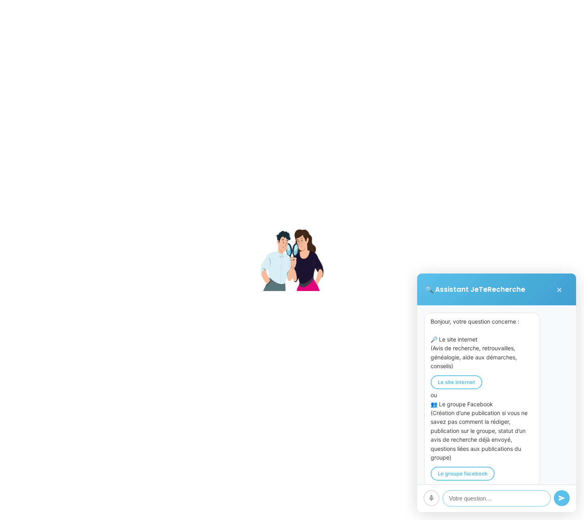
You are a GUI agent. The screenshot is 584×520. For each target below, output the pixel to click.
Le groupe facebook (462, 473)
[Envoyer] (562, 498)
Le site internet (456, 382)
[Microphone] (431, 498)
